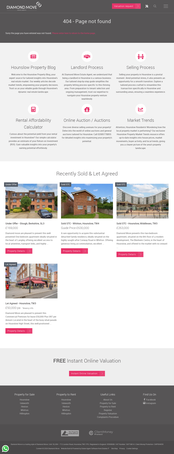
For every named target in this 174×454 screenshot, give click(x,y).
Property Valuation (108, 413)
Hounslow (24, 399)
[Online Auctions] (87, 109)
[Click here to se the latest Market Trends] (141, 109)
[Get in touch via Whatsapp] (5, 448)
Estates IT (105, 448)
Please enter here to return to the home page (73, 33)
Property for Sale (108, 403)
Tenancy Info (27, 308)
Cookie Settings (132, 448)
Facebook (151, 399)
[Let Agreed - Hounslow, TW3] (31, 281)
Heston (24, 406)
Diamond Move (53, 448)
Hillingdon (24, 413)
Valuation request (123, 6)
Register (108, 410)
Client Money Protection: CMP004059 (149, 444)
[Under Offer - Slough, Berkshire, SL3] (31, 201)
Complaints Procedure (108, 417)
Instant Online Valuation (84, 373)
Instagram (150, 403)
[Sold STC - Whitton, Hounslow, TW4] (87, 201)
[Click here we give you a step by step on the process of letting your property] (87, 56)
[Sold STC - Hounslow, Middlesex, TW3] (142, 201)
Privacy (122, 448)
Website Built (66, 448)
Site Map (114, 448)
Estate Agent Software (89, 448)
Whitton (24, 410)
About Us (107, 399)
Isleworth (24, 403)
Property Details (16, 250)
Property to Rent (108, 406)
